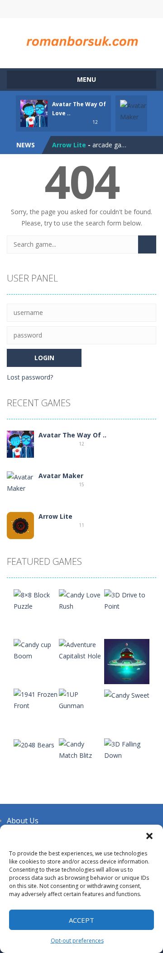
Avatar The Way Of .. (72, 435)
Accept (81, 920)
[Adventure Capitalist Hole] (81, 649)
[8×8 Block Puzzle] (36, 600)
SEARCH (81, 9)
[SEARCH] (147, 244)
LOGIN (46, 9)
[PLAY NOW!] (34, 112)
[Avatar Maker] (20, 482)
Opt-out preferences (77, 940)
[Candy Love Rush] (81, 600)
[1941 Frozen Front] (36, 699)
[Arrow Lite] (20, 525)
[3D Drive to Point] (126, 600)
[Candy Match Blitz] (81, 749)
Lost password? (30, 377)
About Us (22, 821)
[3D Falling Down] (126, 749)
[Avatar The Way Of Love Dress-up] (20, 443)
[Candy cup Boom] (36, 649)
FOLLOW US (116, 9)
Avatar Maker (60, 475)
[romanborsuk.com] (81, 39)
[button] (149, 835)
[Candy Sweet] (126, 694)
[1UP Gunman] (81, 699)
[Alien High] (126, 661)
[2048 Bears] (34, 744)
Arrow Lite (69, 145)
